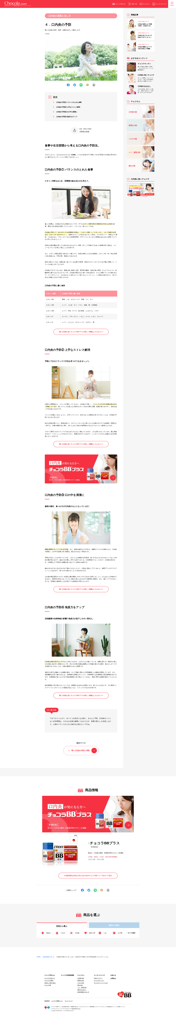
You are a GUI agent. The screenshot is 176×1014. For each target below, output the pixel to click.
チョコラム (80, 975)
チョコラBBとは (49, 975)
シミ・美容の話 (81, 987)
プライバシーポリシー (100, 1006)
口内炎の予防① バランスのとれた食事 (69, 102)
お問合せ (113, 978)
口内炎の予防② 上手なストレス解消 (68, 107)
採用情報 (92, 1006)
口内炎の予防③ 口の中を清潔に (66, 112)
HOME (39, 957)
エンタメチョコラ (99, 975)
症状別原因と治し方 (48, 957)
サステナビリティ (84, 1006)
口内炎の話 (80, 978)
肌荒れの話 (80, 980)
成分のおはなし (81, 989)
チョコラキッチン (99, 980)
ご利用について (120, 1006)
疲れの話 (80, 985)
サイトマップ (69, 1001)
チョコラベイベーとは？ (101, 983)
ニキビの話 (80, 983)
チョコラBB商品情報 (67, 975)
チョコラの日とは (49, 978)
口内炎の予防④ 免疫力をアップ (66, 116)
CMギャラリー (98, 978)
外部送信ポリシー (111, 1006)
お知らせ (113, 975)
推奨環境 (47, 1001)
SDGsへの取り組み (50, 983)
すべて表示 (131, 933)
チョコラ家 (47, 985)
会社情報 (64, 1006)
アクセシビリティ (55, 1008)
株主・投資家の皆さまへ (73, 1006)
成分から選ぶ (114, 925)
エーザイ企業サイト (56, 1006)
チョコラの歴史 (48, 980)
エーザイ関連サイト (57, 1001)
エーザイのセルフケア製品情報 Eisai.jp (70, 1008)
